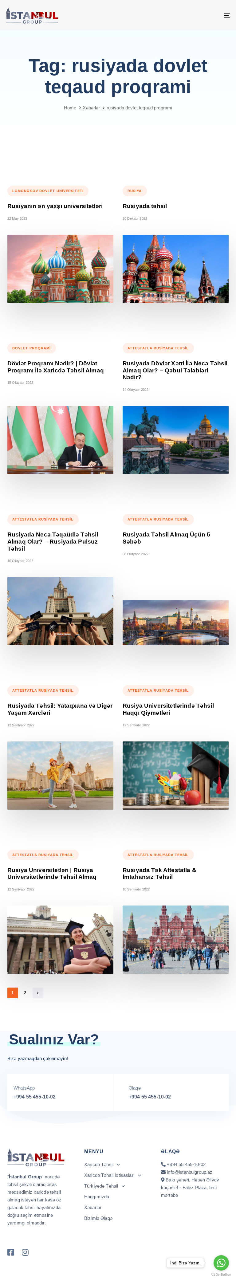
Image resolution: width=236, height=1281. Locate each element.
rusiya (135, 191)
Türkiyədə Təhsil (101, 1186)
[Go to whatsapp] (221, 1263)
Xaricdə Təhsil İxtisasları (109, 1175)
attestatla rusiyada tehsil (158, 348)
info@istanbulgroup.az (189, 1172)
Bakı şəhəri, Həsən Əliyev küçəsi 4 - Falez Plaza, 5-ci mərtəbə (190, 1187)
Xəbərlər (92, 1207)
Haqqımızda (96, 1196)
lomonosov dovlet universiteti (48, 191)
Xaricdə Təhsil (98, 1164)
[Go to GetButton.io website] (221, 1275)
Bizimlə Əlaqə (98, 1218)
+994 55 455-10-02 (35, 1096)
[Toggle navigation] (192, 15)
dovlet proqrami (31, 348)
